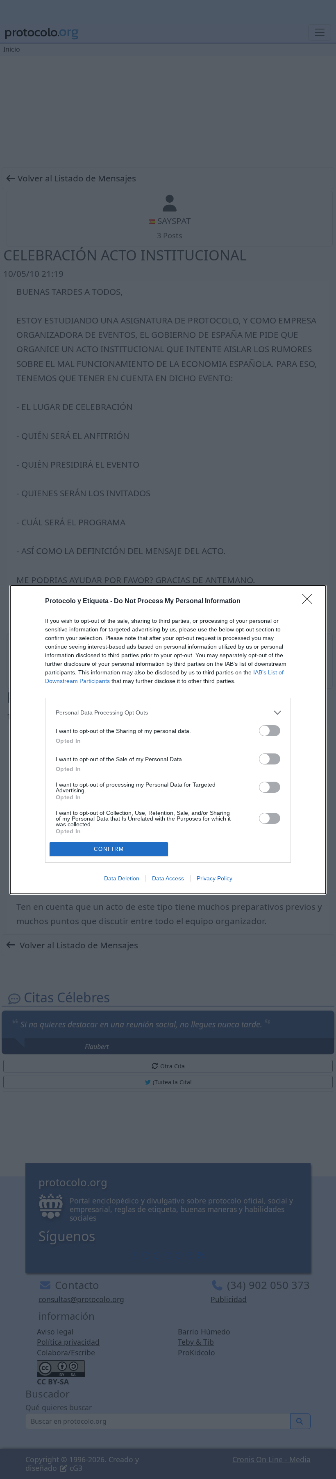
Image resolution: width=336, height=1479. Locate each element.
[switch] (269, 730)
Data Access (168, 878)
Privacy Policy (214, 878)
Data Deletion (121, 878)
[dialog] (168, 740)
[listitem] (168, 712)
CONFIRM (109, 849)
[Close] (310, 601)
